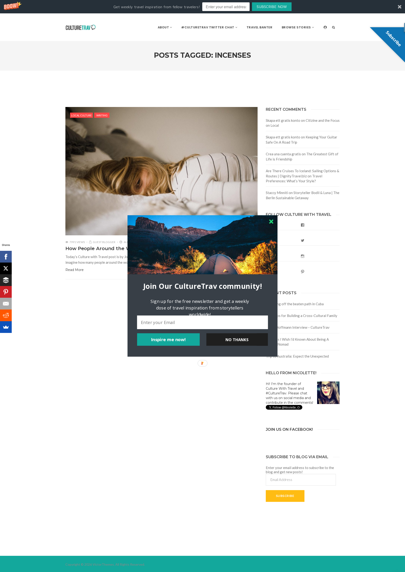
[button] (202, 286)
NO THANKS (236, 339)
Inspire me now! (168, 339)
